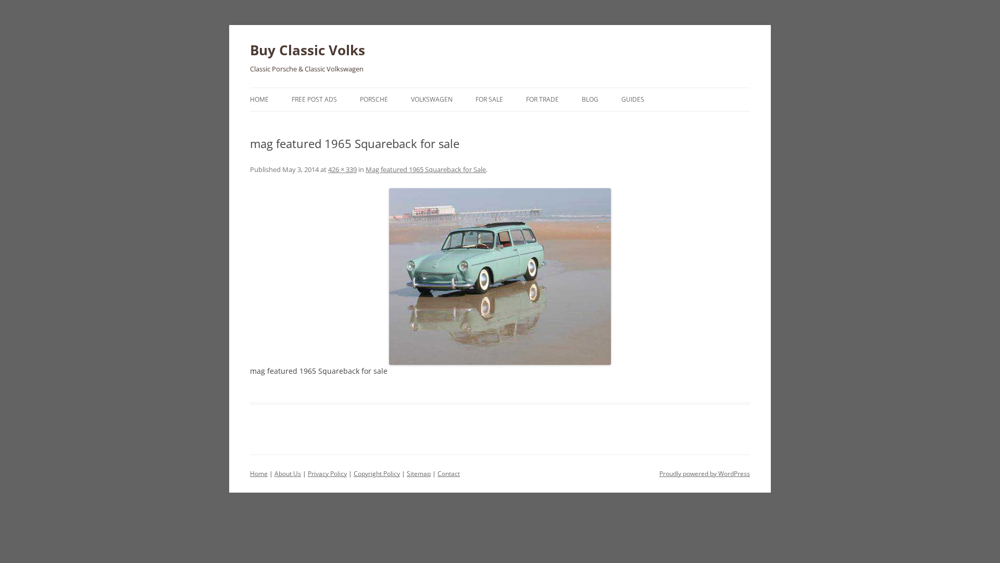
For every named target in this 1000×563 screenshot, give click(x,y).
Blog (590, 99)
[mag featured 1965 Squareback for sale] (500, 276)
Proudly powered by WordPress (704, 473)
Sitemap (419, 473)
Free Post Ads (314, 99)
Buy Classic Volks (307, 50)
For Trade (542, 99)
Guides (632, 99)
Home (259, 99)
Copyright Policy (377, 473)
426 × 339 (342, 169)
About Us (287, 473)
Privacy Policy (327, 473)
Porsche (374, 99)
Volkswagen (432, 99)
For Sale (489, 99)
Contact (449, 473)
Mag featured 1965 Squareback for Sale (426, 169)
